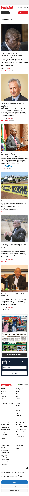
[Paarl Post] (8, 166)
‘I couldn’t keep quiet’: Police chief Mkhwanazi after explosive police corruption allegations (12, 55)
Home (2, 19)
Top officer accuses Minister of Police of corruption (14, 294)
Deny (14, 486)
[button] (27, 468)
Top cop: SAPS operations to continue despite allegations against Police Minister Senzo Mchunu (13, 246)
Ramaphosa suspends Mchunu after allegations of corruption (12, 153)
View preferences (14, 490)
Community (23, 12)
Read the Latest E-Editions (14, 354)
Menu (3, 12)
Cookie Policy (10, 493)
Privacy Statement (18, 493)
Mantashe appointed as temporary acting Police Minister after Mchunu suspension (12, 105)
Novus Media (4, 70)
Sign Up (14, 373)
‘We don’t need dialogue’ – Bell (11, 201)
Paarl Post (3, 168)
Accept (14, 482)
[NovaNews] (9, 68)
